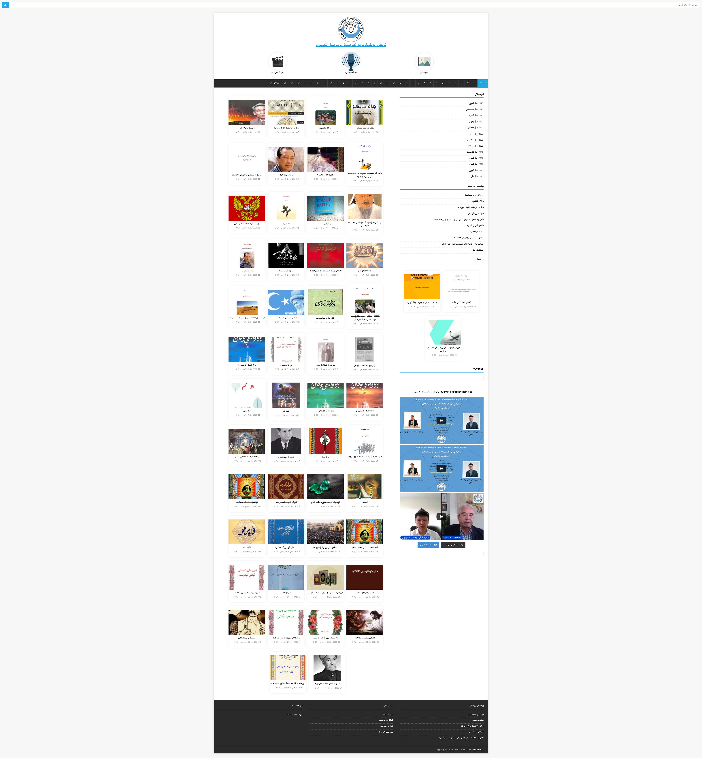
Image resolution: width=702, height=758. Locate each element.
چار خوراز (286, 224)
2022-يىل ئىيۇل (476, 158)
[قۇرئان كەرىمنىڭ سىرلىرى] (286, 496)
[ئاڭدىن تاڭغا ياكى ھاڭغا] (461, 297)
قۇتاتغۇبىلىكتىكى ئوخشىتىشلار (365, 547)
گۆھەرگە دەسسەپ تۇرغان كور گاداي (325, 502)
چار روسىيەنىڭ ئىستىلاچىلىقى (246, 224)
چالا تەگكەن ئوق (364, 271)
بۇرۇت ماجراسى (247, 271)
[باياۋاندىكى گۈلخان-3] (247, 359)
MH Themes (479, 749)
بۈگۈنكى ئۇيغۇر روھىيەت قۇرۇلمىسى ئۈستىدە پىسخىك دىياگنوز (365, 318)
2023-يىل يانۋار (476, 121)
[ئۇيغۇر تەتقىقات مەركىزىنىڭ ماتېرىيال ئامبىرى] (351, 36)
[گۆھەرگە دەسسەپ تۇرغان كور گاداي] (325, 496)
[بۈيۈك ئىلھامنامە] (286, 265)
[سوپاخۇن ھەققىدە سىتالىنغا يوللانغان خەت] (288, 678)
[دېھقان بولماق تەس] (247, 122)
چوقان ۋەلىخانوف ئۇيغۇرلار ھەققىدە (246, 175)
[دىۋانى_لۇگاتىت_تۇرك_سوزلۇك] (286, 122)
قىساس (364, 502)
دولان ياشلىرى (325, 128)
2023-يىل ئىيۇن (476, 115)
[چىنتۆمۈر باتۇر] (325, 218)
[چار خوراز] (286, 218)
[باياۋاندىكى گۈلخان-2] (364, 405)
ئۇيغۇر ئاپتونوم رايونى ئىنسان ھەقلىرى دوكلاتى (443, 349)
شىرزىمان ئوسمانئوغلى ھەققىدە (247, 593)
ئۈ (311, 83)
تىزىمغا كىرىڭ (388, 714)
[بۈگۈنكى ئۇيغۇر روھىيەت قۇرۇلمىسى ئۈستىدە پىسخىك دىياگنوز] (364, 310)
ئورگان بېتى (274, 83)
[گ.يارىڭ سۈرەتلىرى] (286, 451)
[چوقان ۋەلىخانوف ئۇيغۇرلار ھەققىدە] (247, 169)
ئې (298, 83)
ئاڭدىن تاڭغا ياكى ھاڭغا (461, 302)
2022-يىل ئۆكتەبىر (475, 140)
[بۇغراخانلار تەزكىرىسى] (325, 312)
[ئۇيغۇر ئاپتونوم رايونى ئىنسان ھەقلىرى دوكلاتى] (443, 342)
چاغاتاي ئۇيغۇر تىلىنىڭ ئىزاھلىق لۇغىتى (325, 271)
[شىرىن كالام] (286, 587)
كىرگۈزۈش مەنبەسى (385, 720)
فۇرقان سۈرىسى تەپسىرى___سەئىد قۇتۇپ (325, 593)
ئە (468, 83)
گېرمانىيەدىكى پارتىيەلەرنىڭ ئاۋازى (422, 302)
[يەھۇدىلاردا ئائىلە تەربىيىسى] (247, 451)
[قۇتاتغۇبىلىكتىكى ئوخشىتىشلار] (364, 542)
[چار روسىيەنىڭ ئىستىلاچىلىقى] (247, 218)
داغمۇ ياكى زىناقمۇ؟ (325, 175)
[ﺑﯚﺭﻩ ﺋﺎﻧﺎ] (286, 405)
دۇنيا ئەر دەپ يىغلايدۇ (364, 128)
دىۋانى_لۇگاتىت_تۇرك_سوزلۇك (286, 128)
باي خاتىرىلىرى (286, 365)
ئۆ (317, 83)
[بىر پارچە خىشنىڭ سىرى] (325, 359)
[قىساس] (364, 496)
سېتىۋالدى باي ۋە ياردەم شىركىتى (286, 638)
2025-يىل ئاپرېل (476, 103)
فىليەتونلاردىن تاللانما (365, 593)
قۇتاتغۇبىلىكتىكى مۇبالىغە (247, 502)
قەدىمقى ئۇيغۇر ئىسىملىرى (286, 547)
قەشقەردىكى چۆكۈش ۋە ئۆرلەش (325, 547)
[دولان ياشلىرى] (325, 122)
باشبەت (483, 83)
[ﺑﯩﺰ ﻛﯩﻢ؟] (247, 405)
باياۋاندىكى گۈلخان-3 (247, 365)
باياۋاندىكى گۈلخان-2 (365, 411)
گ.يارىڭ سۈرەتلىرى (286, 457)
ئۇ (324, 83)
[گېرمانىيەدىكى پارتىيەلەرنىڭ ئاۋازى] (422, 297)
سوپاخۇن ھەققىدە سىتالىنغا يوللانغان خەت (287, 683)
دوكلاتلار (479, 260)
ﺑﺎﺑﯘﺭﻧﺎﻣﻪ (325, 457)
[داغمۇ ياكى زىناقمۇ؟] (325, 169)
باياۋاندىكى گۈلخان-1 (325, 411)
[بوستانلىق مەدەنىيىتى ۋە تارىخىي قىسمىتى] (247, 312)
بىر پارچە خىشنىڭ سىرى (325, 365)
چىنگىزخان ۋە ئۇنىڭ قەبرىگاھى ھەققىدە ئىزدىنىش (364, 224)
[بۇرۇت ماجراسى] (247, 265)
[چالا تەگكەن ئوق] (364, 265)
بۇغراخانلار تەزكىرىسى (325, 318)
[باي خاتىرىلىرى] (286, 359)
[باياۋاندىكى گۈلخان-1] (325, 405)
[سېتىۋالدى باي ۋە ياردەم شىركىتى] (286, 632)
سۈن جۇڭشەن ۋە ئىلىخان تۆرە (327, 684)
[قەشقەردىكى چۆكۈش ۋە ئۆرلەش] (325, 542)
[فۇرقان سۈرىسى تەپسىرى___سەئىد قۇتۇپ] (325, 587)
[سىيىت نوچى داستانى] (247, 632)
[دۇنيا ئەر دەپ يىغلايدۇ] (364, 122)
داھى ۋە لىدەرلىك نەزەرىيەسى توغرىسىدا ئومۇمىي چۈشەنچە (365, 175)
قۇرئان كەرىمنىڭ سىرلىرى (286, 502)
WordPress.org (386, 732)
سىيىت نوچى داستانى (246, 638)
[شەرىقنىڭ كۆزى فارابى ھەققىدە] (325, 632)
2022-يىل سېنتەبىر (475, 146)
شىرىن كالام (286, 593)
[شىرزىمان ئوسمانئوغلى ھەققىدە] (247, 587)
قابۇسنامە (247, 547)
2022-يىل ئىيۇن (476, 164)
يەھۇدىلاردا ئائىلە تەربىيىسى (247, 457)
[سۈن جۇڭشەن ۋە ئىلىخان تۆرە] (327, 678)
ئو (331, 83)
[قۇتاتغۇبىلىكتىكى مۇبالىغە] (247, 496)
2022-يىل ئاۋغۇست (475, 152)
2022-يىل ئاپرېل (476, 170)
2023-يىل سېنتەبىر (475, 109)
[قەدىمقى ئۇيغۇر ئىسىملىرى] (286, 542)
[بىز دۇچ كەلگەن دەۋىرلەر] (364, 360)
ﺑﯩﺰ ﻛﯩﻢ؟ (246, 411)
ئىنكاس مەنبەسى (386, 726)
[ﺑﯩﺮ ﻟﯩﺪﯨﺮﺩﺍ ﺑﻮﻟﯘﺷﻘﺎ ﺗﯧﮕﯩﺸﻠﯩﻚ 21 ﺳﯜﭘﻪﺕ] (364, 451)
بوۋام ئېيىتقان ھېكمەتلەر (286, 318)
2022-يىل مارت (477, 176)
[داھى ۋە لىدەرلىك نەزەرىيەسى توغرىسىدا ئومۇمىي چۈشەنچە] (364, 167)
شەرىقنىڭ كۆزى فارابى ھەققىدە (325, 638)
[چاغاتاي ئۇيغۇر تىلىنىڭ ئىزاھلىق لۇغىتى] (325, 265)
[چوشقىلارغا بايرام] (286, 169)
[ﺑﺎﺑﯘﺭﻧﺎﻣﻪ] (325, 451)
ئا (474, 83)
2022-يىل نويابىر (476, 134)
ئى (291, 83)
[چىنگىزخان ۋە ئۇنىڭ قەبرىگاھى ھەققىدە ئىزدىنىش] (365, 217)
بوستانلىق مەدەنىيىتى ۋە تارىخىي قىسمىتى (247, 318)
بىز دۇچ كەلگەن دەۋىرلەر (364, 365)
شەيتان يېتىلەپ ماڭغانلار (364, 638)
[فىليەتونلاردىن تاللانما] (364, 587)
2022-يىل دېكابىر (476, 127)
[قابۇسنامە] (247, 542)
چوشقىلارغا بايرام (286, 175)
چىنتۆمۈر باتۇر (325, 224)
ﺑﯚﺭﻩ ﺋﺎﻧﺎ (286, 411)
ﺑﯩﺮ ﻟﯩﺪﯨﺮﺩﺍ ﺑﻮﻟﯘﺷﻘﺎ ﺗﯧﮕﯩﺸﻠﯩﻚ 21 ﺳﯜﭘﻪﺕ (365, 457)
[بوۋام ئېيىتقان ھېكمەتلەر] (286, 312)
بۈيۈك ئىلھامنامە (286, 271)
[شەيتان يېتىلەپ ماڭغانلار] (364, 632)
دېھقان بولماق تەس (247, 128)
